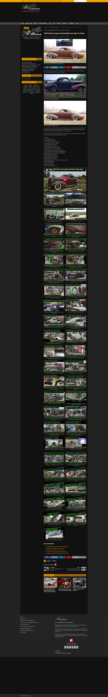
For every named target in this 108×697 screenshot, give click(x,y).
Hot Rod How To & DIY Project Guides (27, 620)
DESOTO (30, 86)
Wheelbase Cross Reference (28, 70)
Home (22, 23)
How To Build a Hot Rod (27, 62)
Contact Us (58, 650)
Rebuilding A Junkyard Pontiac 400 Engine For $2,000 (57, 553)
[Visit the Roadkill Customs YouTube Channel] (77, 647)
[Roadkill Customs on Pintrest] (70, 647)
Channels (71, 23)
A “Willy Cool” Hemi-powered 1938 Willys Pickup (56, 551)
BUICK (26, 85)
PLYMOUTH (37, 90)
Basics (35, 23)
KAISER (37, 88)
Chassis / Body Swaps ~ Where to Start (27, 626)
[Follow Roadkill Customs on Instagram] (68, 647)
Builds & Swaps (43, 23)
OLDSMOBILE (26, 90)
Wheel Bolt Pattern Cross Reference (29, 66)
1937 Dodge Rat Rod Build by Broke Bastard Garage (57, 546)
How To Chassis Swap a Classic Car (29, 63)
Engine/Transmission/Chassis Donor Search (31, 65)
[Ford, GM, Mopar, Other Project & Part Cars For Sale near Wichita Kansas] (50, 583)
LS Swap (48, 560)
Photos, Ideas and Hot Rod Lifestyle (27, 630)
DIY (49, 23)
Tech (54, 23)
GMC (29, 88)
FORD (39, 86)
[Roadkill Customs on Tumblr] (72, 647)
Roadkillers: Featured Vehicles (25, 628)
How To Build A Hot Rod (24, 624)
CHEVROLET (36, 85)
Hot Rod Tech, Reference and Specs (29, 67)
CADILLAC (30, 85)
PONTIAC (24, 92)
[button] (54, 200)
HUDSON (33, 88)
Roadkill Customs (56, 36)
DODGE (34, 86)
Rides (58, 23)
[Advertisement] (64, 12)
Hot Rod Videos (23, 632)
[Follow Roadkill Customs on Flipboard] (71, 641)
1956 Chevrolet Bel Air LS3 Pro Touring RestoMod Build (65, 589)
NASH (39, 89)
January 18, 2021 (49, 36)
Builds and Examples (66, 36)
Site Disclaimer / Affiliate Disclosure (62, 653)
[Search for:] (80, 1)
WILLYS (32, 93)
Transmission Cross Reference (28, 69)
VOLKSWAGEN (37, 92)
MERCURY (30, 89)
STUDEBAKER (30, 92)
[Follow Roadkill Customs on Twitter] (75, 647)
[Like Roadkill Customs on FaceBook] (65, 647)
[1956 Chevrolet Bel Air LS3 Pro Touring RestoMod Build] (65, 583)
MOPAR (34, 89)
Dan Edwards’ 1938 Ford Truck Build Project (55, 548)
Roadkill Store (28, 23)
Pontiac (54, 560)
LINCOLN (25, 89)
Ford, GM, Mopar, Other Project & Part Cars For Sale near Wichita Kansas (50, 590)
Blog (77, 23)
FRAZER (25, 88)
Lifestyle (64, 23)
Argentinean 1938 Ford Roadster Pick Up (55, 550)
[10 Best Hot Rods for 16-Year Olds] (79, 583)
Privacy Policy (58, 652)
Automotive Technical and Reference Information (29, 622)
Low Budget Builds (26, 72)
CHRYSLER (25, 86)
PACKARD (32, 90)
